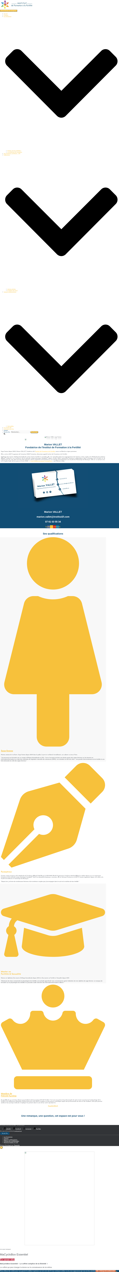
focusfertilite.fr (53, 1106)
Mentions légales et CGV (11, 1142)
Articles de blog (11, 289)
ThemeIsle (17, 1145)
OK (97, 1271)
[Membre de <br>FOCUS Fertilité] (53, 1088)
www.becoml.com (18, 1131)
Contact (6, 430)
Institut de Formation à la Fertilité (45, 451)
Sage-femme (7, 751)
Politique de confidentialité (11, 1141)
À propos (6, 15)
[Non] (116, 1271)
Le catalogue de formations (14, 152)
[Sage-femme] (53, 745)
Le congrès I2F (7, 427)
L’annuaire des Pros (9, 429)
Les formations (8, 1137)
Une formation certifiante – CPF (12, 153)
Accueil (5, 13)
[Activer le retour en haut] (1, 1147)
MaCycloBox (10, 426)
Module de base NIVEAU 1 (14, 150)
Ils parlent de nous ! (12, 290)
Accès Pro (5, 1133)
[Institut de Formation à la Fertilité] (16, 9)
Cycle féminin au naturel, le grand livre (41, 461)
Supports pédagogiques (10, 1140)
